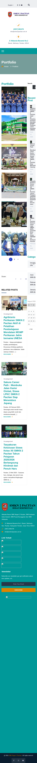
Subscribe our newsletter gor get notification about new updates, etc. (17, 577)
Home (6, 66)
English (10, 5)
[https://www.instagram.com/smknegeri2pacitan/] (19, 5)
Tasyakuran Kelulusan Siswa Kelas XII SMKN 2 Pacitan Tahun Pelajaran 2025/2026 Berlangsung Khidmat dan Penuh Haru (13, 456)
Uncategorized (8, 379)
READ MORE (7, 354)
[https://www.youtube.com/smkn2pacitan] (21, 5)
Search (30, 83)
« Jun (31, 329)
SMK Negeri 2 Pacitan (15, 755)
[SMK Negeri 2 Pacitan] (18, 14)
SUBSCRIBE (18, 590)
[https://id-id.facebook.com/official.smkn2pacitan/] (17, 5)
